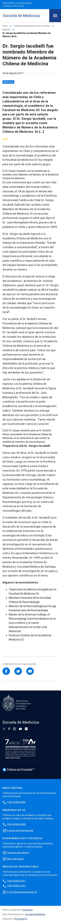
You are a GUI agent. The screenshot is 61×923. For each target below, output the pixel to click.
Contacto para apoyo (18, 852)
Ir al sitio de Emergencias (20, 830)
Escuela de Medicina (35, 914)
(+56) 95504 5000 (16, 824)
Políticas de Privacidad (17, 769)
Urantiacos (27, 910)
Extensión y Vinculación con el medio (32, 26)
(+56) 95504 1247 (16, 886)
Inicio (5, 26)
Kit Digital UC (21, 919)
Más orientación (15, 858)
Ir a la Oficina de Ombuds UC (22, 892)
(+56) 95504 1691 (16, 881)
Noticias (6, 29)
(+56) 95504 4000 (16, 802)
